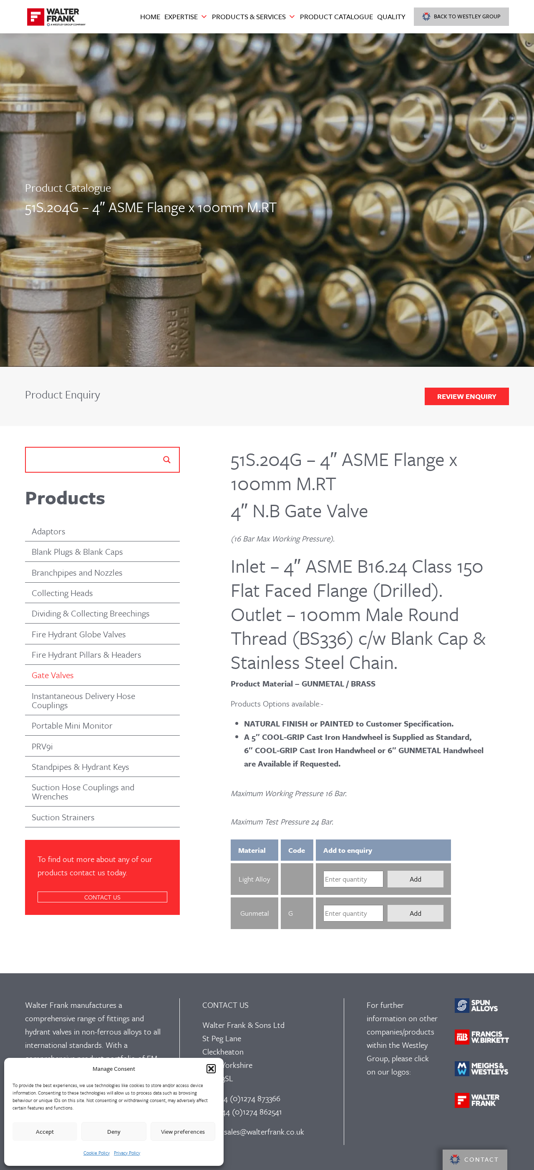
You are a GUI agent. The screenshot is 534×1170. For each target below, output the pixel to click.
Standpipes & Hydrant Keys (80, 766)
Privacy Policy (127, 1152)
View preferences (183, 1131)
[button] (211, 1069)
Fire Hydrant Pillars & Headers (86, 654)
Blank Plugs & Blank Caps (77, 551)
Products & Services (249, 16)
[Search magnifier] (167, 460)
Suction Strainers (63, 817)
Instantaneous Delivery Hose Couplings (83, 700)
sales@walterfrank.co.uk (264, 1131)
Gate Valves (53, 675)
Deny (114, 1131)
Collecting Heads (62, 592)
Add (415, 879)
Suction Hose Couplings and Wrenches (83, 791)
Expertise (181, 16)
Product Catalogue (336, 16)
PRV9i (42, 746)
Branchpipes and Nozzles (77, 572)
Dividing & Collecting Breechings (91, 613)
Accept (45, 1131)
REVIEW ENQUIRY (466, 396)
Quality (391, 16)
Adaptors (48, 531)
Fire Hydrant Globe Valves (79, 634)
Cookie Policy (96, 1152)
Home (150, 16)
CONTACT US (102, 897)
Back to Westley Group (467, 16)
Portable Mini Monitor (72, 725)
